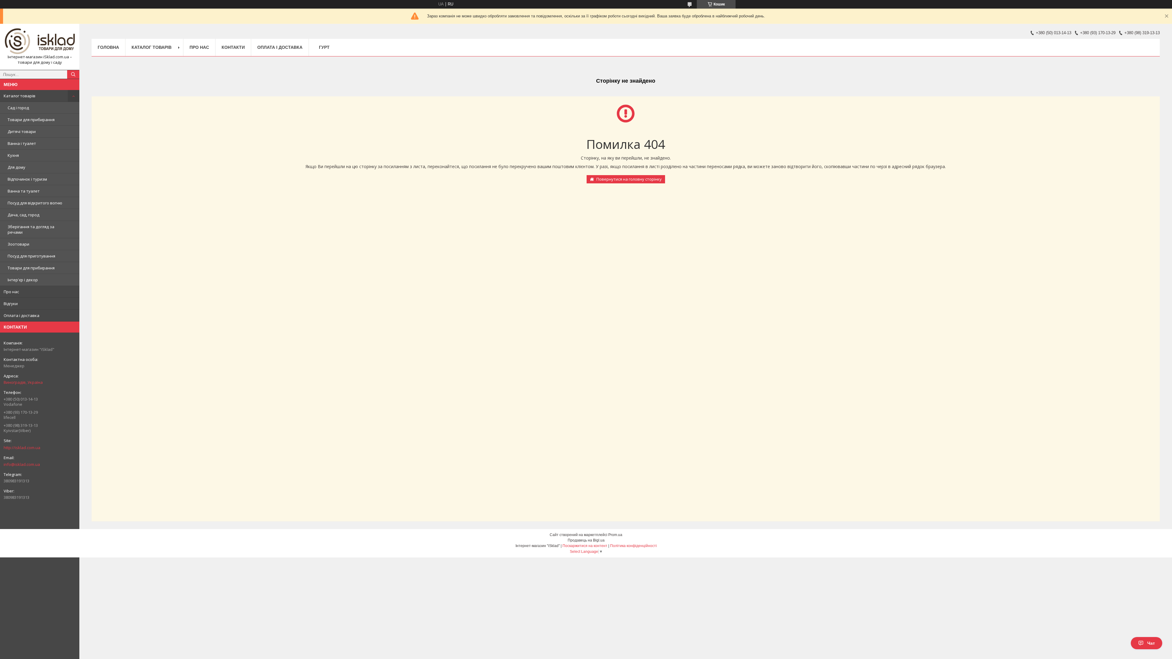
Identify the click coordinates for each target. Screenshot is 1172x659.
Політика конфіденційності (633, 546)
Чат (1151, 643)
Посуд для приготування (31, 256)
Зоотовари (18, 244)
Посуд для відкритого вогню (35, 203)
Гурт (324, 47)
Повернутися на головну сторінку (629, 179)
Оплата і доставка (21, 315)
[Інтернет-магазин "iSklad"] (40, 41)
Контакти (233, 47)
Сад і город (18, 107)
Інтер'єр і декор (23, 280)
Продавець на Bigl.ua (586, 540)
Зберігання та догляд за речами (31, 229)
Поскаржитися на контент (584, 546)
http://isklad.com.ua (22, 447)
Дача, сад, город (23, 215)
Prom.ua (615, 535)
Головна (108, 47)
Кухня (13, 155)
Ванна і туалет (22, 143)
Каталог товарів (19, 96)
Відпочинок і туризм (27, 179)
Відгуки (11, 303)
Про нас (11, 291)
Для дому (16, 167)
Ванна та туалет (24, 191)
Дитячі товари (22, 131)
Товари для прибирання (31, 119)
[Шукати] (73, 74)
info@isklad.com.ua (22, 464)
